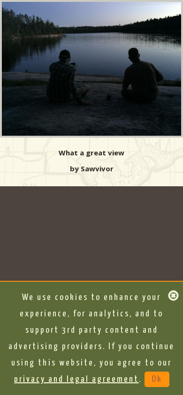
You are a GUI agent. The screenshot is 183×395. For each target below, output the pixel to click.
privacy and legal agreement (76, 379)
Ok (157, 379)
